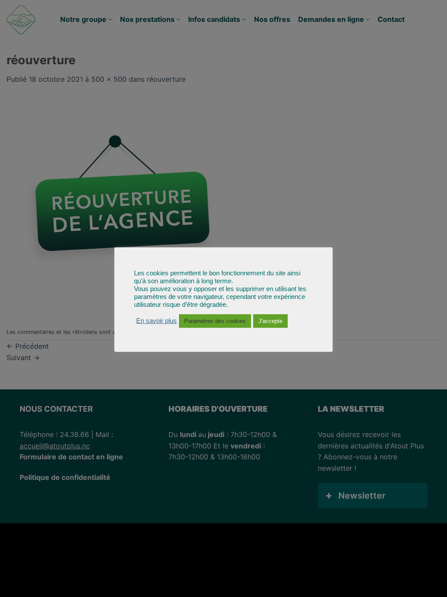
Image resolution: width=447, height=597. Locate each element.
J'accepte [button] (270, 321)
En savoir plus (156, 320)
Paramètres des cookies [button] (215, 321)
